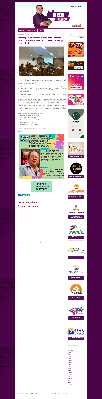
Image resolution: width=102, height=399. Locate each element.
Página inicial (21, 30)
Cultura (69, 356)
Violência (70, 384)
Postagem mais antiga (60, 242)
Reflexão (70, 378)
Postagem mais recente (23, 242)
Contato (40, 30)
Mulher (69, 368)
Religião (69, 380)
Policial (69, 374)
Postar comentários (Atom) (43, 246)
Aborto (69, 352)
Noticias (69, 370)
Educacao (70, 360)
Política (69, 376)
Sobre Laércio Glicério (31, 30)
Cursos (69, 358)
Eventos (69, 364)
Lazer (69, 366)
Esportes (70, 362)
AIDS (69, 354)
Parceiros (70, 372)
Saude (69, 382)
